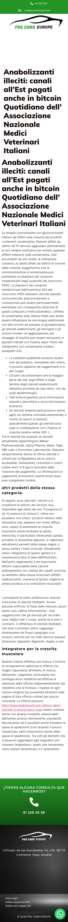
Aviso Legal (11, 898)
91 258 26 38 (34, 813)
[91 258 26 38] (34, 802)
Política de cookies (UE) (18, 905)
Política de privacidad (17, 902)
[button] (60, 914)
